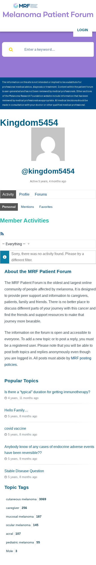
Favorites (45, 207)
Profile (24, 194)
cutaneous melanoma (26, 499)
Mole (11, 551)
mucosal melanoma (24, 516)
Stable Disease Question (24, 471)
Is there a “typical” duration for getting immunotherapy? (47, 392)
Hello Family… (16, 410)
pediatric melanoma (23, 542)
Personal (9, 207)
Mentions (27, 207)
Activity (8, 194)
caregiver (16, 508)
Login (82, 30)
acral (13, 533)
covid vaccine (15, 428)
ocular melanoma (22, 525)
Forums (41, 194)
